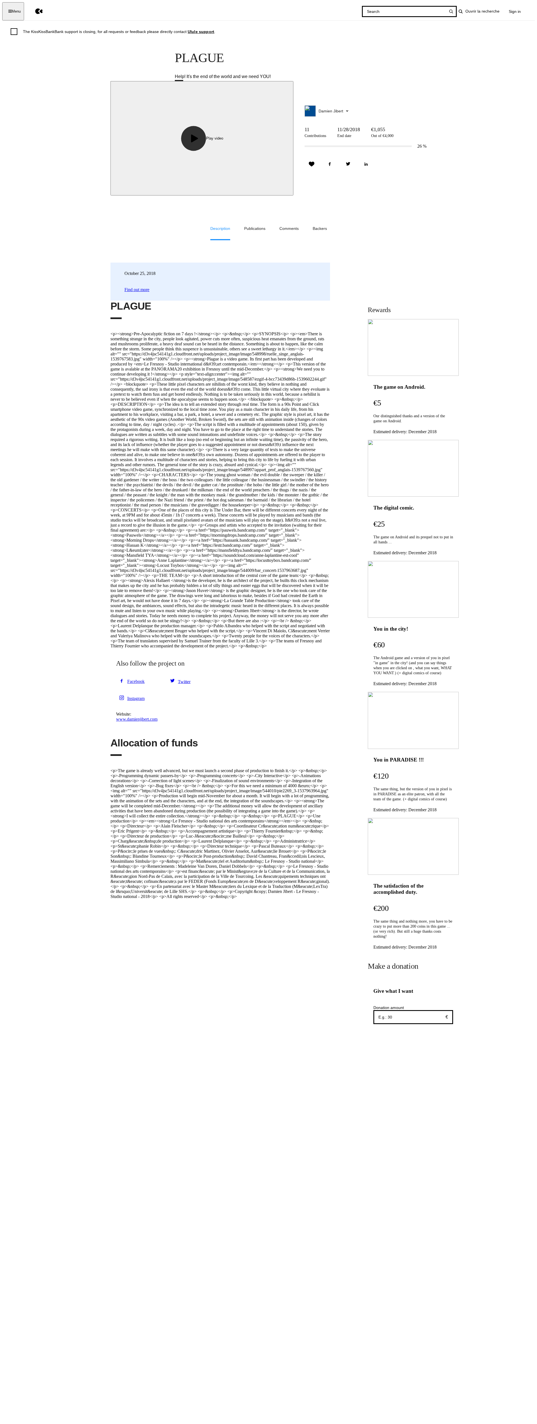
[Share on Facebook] (330, 164)
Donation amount (388, 1007)
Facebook (136, 681)
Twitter (184, 681)
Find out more (136, 289)
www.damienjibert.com (136, 719)
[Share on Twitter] (348, 164)
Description (220, 228)
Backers (320, 228)
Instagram (136, 698)
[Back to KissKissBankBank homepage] (35, 11)
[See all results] (451, 11)
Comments (289, 228)
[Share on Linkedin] (366, 164)
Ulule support (201, 31)
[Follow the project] (312, 164)
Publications (254, 228)
